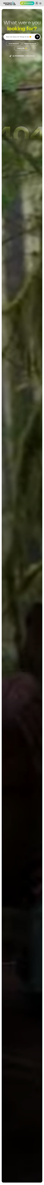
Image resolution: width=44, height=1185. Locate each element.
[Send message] (37, 36)
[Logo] (9, 3)
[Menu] (40, 3)
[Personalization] (37, 3)
